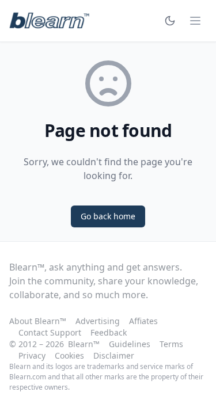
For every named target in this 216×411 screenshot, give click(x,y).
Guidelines (129, 343)
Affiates (143, 320)
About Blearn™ (37, 320)
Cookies (69, 355)
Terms (171, 343)
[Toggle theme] (170, 21)
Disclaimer (113, 355)
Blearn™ (84, 343)
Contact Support (49, 332)
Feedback (108, 332)
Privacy (32, 355)
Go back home (108, 216)
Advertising (97, 320)
